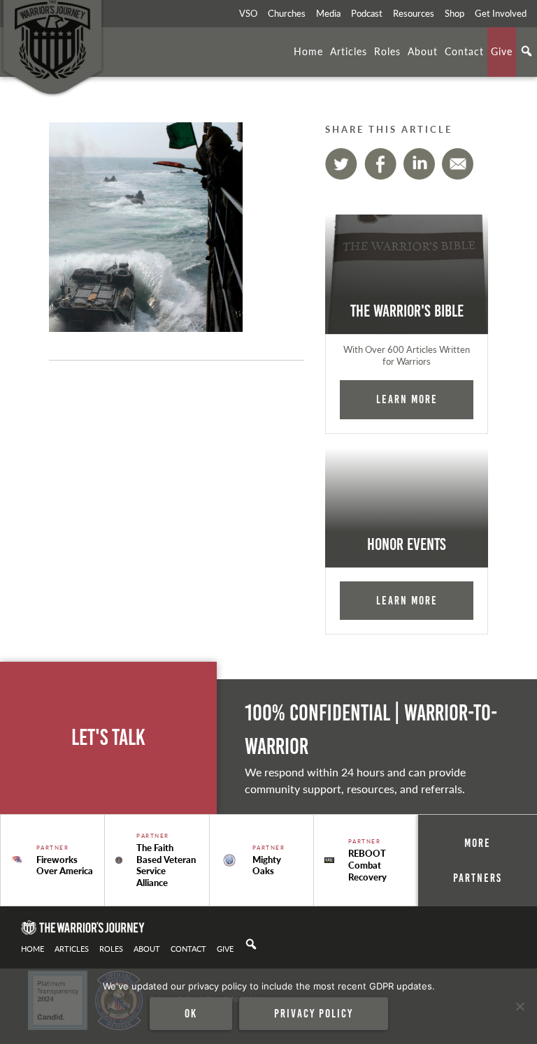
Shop (454, 13)
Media (328, 13)
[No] (520, 1006)
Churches (287, 13)
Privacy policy (313, 1013)
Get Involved (501, 13)
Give (502, 51)
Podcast (366, 13)
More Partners (477, 860)
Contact (464, 51)
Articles (348, 51)
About (423, 51)
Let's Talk (108, 737)
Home (308, 51)
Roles (387, 51)
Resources (413, 13)
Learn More (407, 399)
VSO (248, 13)
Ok (191, 1013)
